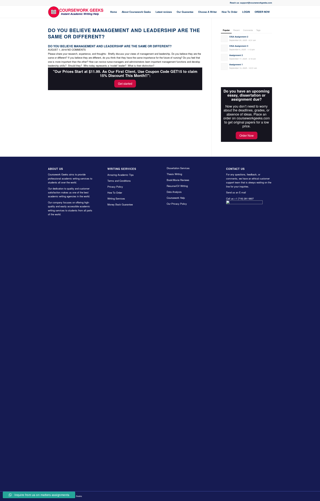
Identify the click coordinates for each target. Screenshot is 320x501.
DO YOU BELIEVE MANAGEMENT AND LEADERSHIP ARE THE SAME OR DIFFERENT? (124, 33)
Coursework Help (176, 198)
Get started (125, 83)
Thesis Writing (174, 174)
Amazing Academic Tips (120, 175)
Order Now (246, 135)
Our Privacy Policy (177, 203)
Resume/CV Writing (177, 186)
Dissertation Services (178, 168)
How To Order (114, 192)
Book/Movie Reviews (178, 180)
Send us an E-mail (236, 192)
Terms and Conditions (119, 180)
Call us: (230, 198)
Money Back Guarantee (120, 204)
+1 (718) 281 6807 (244, 198)
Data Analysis (174, 192)
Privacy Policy (115, 186)
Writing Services (116, 198)
